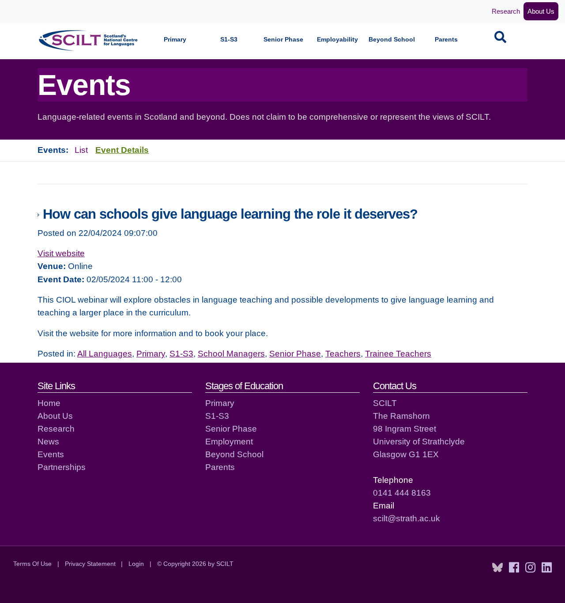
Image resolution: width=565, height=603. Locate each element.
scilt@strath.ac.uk (406, 518)
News (48, 441)
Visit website (61, 253)
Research (506, 11)
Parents (446, 39)
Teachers (343, 353)
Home (49, 403)
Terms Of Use (32, 563)
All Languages (104, 353)
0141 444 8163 (402, 492)
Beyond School (392, 39)
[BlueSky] (497, 567)
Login (136, 563)
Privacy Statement (90, 563)
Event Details (122, 150)
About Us (540, 11)
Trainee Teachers (398, 353)
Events (51, 454)
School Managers (231, 353)
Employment (229, 441)
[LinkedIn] (547, 567)
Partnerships (62, 467)
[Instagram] (530, 567)
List (81, 150)
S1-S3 (228, 39)
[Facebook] (514, 567)
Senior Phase (283, 39)
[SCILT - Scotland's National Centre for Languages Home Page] (89, 40)
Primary (175, 39)
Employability (337, 39)
